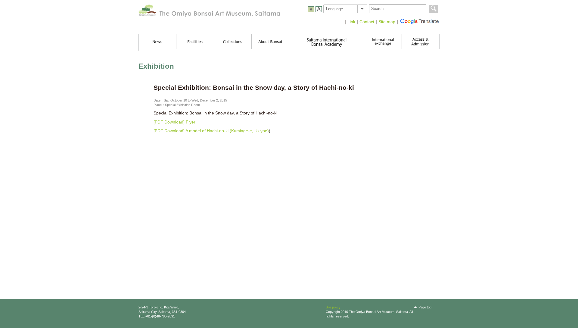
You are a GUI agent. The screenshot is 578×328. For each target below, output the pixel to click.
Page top (424, 307)
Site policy (333, 307)
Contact (366, 21)
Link (351, 21)
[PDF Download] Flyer (174, 122)
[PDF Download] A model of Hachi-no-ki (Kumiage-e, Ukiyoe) (211, 130)
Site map (386, 21)
